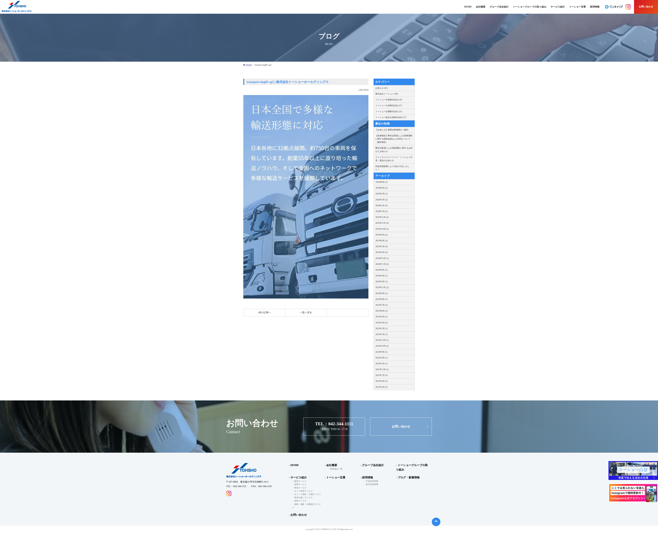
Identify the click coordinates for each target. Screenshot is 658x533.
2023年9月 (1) (381, 293)
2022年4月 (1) (381, 358)
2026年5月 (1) (381, 194)
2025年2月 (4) (381, 252)
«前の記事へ (264, 312)
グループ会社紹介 (499, 6)
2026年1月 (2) (381, 211)
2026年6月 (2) (381, 188)
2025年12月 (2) (382, 217)
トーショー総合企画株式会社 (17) (390, 117)
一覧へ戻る (306, 312)
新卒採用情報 (372, 484)
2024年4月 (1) (381, 281)
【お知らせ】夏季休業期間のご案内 (391, 130)
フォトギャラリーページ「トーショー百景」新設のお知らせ (393, 159)
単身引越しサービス (303, 497)
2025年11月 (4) (382, 223)
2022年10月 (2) (382, 346)
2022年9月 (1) (381, 352)
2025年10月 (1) (382, 229)
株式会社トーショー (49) (386, 94)
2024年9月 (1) (381, 270)
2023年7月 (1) (381, 305)
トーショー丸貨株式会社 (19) (388, 99)
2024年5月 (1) (381, 276)
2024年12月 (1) (382, 258)
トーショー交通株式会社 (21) (388, 111)
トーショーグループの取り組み (529, 6)
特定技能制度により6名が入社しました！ (392, 168)
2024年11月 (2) (382, 264)
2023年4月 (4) (381, 322)
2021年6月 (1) (381, 381)
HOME (249, 65)
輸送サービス (300, 481)
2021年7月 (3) (381, 375)
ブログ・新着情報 (409, 477)
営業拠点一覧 (336, 469)
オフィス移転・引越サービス (307, 494)
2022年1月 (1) (381, 363)
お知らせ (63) (381, 88)
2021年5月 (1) (381, 387)
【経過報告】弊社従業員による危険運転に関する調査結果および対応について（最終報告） (393, 138)
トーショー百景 (577, 6)
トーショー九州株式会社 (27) (388, 105)
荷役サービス (300, 488)
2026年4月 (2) (381, 200)
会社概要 (331, 465)
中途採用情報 (372, 481)
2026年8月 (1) (381, 182)
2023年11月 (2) (382, 287)
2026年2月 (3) (381, 205)
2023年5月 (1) (381, 316)
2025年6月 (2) (381, 240)
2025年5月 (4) (381, 246)
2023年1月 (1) (381, 334)
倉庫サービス (300, 484)
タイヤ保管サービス (303, 491)
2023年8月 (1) (381, 299)
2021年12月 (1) (382, 369)
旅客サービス (300, 501)
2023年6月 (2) (381, 311)
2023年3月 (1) (381, 328)
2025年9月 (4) (381, 235)
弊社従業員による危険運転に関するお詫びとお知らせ (393, 149)
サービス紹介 (298, 477)
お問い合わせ (646, 6)
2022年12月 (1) (382, 340)
